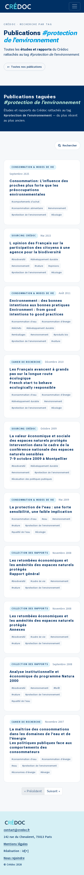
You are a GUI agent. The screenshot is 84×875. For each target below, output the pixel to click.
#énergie (45, 772)
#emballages (18, 334)
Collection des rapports (30, 552)
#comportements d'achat (25, 201)
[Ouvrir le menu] (74, 6)
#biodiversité (18, 259)
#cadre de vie (38, 581)
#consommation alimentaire (27, 208)
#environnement (57, 208)
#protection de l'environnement (29, 214)
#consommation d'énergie (56, 321)
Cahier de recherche (26, 362)
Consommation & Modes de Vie (33, 167)
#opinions (53, 266)
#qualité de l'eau (21, 532)
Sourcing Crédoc (24, 235)
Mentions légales (16, 844)
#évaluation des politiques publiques (32, 479)
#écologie (56, 214)
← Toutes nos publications (24, 67)
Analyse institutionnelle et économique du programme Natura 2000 (42, 676)
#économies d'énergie (23, 772)
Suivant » (53, 791)
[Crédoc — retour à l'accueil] (18, 6)
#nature (39, 266)
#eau (44, 519)
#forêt (57, 688)
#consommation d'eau (24, 321)
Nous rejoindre (14, 858)
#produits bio (61, 334)
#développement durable (44, 259)
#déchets (16, 328)
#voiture (55, 341)
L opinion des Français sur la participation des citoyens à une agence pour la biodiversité (40, 247)
